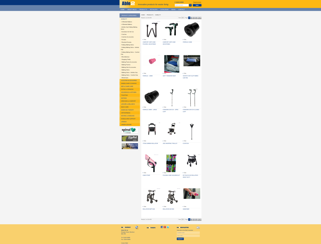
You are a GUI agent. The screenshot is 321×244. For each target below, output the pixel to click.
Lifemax (124, 121)
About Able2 (132, 9)
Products (143, 9)
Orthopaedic (125, 113)
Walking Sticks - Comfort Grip (130, 75)
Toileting (124, 95)
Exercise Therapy (127, 110)
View (145, 39)
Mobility (124, 19)
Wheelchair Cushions (129, 83)
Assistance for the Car (127, 31)
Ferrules (124, 39)
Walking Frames (126, 64)
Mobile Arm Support (128, 118)
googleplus (165, 227)
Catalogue (164, 9)
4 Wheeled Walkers (127, 24)
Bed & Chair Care (127, 86)
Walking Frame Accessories (129, 62)
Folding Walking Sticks (128, 44)
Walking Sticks (126, 70)
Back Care (124, 107)
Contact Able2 (124, 243)
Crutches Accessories (128, 37)
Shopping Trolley (126, 59)
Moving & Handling (127, 115)
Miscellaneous (125, 57)
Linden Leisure (126, 124)
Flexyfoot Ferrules (126, 42)
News (173, 9)
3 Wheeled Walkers (127, 21)
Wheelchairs (125, 77)
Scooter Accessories (129, 80)
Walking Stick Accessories (129, 67)
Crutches (124, 34)
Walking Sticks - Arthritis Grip (129, 72)
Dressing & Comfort (128, 101)
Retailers (153, 9)
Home (123, 9)
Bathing (124, 98)
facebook (162, 227)
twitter (168, 227)
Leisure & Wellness (128, 104)
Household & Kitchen (128, 92)
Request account (197, 2)
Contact (181, 9)
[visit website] (130, 131)
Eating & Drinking (127, 89)
